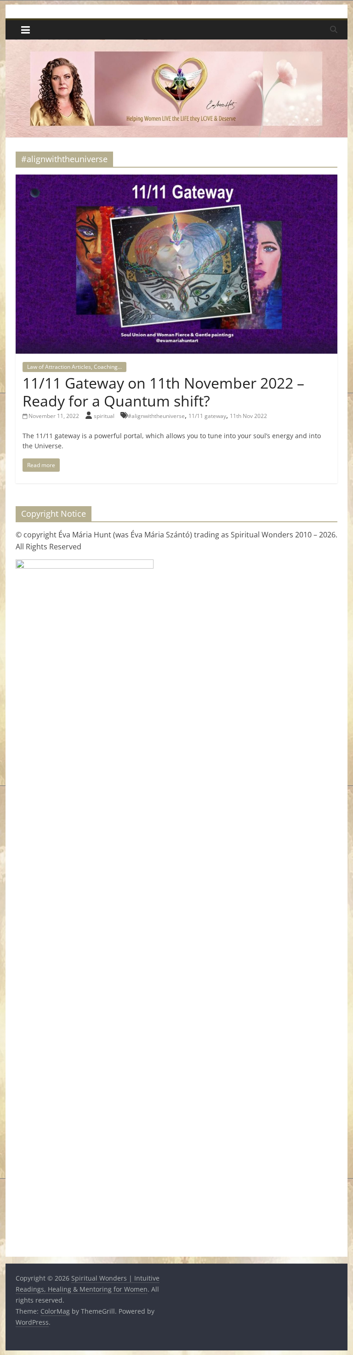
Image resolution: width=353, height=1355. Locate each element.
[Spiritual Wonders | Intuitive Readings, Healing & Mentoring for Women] (177, 45)
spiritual (105, 416)
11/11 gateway (207, 416)
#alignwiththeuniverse (156, 416)
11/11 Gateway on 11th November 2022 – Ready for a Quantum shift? (163, 391)
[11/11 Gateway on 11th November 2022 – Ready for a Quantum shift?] (176, 180)
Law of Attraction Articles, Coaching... (74, 367)
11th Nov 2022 (248, 416)
